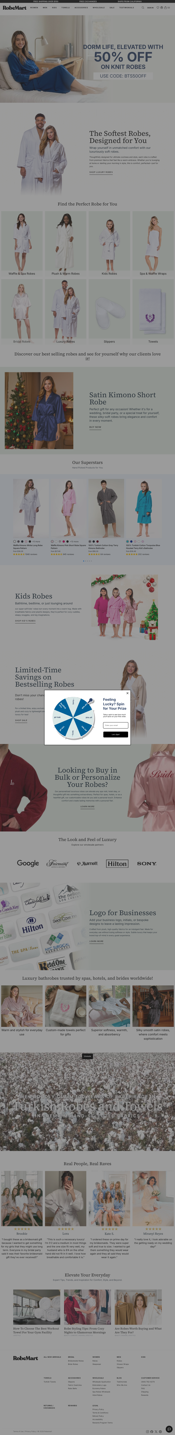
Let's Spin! (116, 734)
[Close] (127, 693)
